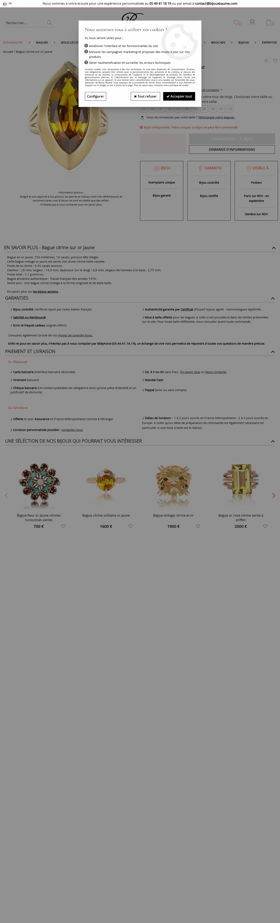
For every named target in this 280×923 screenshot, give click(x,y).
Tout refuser (147, 96)
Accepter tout (181, 96)
